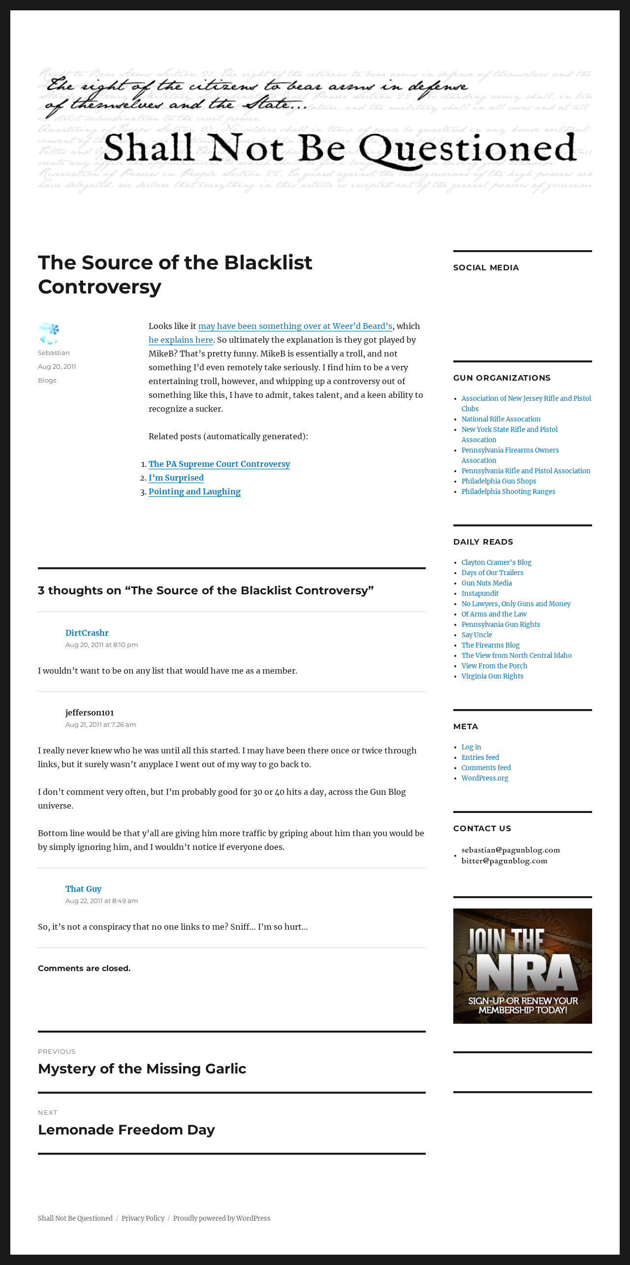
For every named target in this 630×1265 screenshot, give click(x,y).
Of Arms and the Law (494, 614)
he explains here (181, 340)
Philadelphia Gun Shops (499, 481)
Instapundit (480, 593)
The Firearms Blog (491, 645)
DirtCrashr (87, 633)
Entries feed (480, 757)
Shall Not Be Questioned (75, 1218)
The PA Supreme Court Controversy (219, 464)
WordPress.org (485, 778)
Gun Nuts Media (487, 583)
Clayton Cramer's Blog (497, 562)
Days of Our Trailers (493, 573)
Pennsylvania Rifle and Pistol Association (526, 471)
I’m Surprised (176, 478)
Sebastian (54, 353)
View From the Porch (495, 666)
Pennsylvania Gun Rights (501, 624)
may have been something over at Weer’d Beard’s (295, 326)
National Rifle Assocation (501, 419)
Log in (471, 747)
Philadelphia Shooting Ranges (509, 491)
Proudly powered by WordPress (222, 1218)
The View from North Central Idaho (517, 655)
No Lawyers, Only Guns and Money (516, 604)
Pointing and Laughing (195, 491)
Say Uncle (477, 635)
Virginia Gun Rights (493, 676)
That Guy (83, 889)
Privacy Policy (143, 1218)
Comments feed (486, 768)
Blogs (47, 380)
